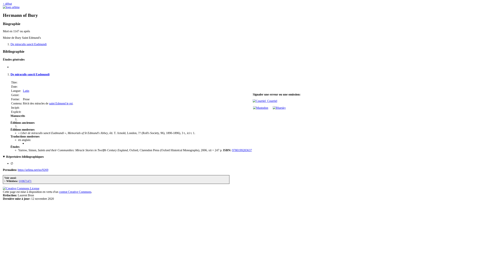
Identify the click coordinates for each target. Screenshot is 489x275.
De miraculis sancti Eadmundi (29, 44)
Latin (26, 90)
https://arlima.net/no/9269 (33, 169)
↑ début (7, 3)
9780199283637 (242, 150)
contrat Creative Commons (75, 191)
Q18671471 (25, 181)
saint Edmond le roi (61, 103)
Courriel (271, 101)
